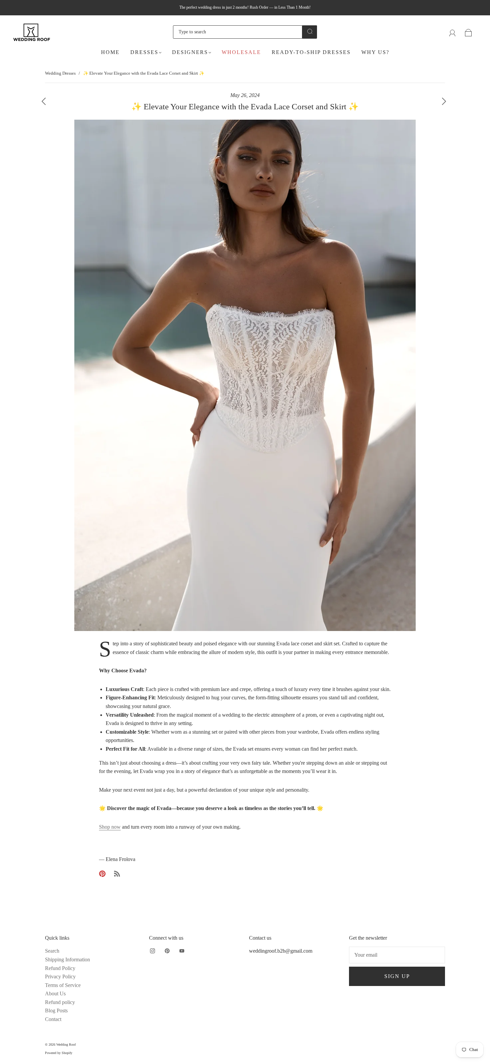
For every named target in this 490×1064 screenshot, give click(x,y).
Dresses (144, 52)
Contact (53, 1019)
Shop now (110, 827)
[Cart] (468, 31)
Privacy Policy (60, 976)
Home (110, 52)
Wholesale (241, 52)
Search (52, 951)
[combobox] (237, 32)
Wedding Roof (66, 1044)
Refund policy (60, 1002)
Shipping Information (67, 959)
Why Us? (375, 52)
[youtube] (181, 950)
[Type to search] (237, 32)
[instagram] (152, 950)
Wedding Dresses (60, 73)
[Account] (452, 31)
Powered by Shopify (58, 1053)
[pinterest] (167, 950)
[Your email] (397, 955)
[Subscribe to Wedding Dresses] (117, 873)
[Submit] (309, 31)
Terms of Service (63, 985)
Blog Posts (56, 1010)
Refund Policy (60, 968)
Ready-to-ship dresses (311, 52)
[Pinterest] (102, 873)
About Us (55, 993)
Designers (190, 52)
